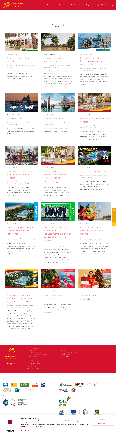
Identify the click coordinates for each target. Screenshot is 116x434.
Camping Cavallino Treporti (68, 353)
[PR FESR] (79, 412)
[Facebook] (7, 363)
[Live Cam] (114, 224)
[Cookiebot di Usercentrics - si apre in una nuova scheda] (10, 431)
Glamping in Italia (65, 354)
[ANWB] (43, 385)
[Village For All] (95, 385)
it (105, 5)
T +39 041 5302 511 (32, 356)
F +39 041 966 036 (32, 358)
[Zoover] (35, 385)
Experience (62, 5)
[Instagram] (11, 363)
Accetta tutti (103, 419)
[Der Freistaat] (63, 390)
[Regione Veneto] (82, 385)
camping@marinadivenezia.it (35, 360)
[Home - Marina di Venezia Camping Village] (13, 5)
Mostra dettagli (25, 431)
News (11, 14)
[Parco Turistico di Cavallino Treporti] (65, 385)
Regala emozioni (76, 5)
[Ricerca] (102, 5)
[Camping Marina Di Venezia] (24, 385)
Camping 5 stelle (64, 356)
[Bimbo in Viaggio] (7, 390)
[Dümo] (73, 390)
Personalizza (102, 423)
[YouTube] (14, 363)
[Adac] (14, 385)
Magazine (89, 5)
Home (5, 14)
